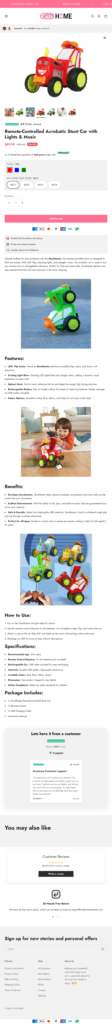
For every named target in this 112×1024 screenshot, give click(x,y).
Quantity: (9, 196)
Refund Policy (11, 979)
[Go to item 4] (41, 112)
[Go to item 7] (72, 112)
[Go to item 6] (61, 112)
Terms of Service (13, 990)
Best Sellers (43, 973)
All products (44, 968)
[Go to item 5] (51, 112)
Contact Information (14, 968)
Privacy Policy (11, 973)
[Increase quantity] (22, 202)
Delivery (42, 995)
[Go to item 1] (9, 112)
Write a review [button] (56, 874)
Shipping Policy (12, 984)
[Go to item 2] (19, 112)
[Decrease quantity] (9, 202)
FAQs (40, 984)
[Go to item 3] (30, 112)
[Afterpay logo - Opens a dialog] (63, 153)
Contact (42, 990)
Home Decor (44, 979)
